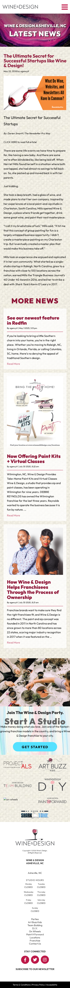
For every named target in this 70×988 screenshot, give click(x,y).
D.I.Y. (35, 928)
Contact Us (35, 943)
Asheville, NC (35, 872)
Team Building (35, 925)
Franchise (35, 940)
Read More (13, 363)
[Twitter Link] (35, 960)
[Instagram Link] (45, 960)
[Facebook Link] (25, 960)
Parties (35, 919)
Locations (35, 937)
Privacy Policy (38, 984)
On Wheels (35, 931)
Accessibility (51, 984)
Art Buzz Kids (35, 922)
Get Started (35, 747)
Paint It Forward (35, 934)
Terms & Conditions (21, 984)
